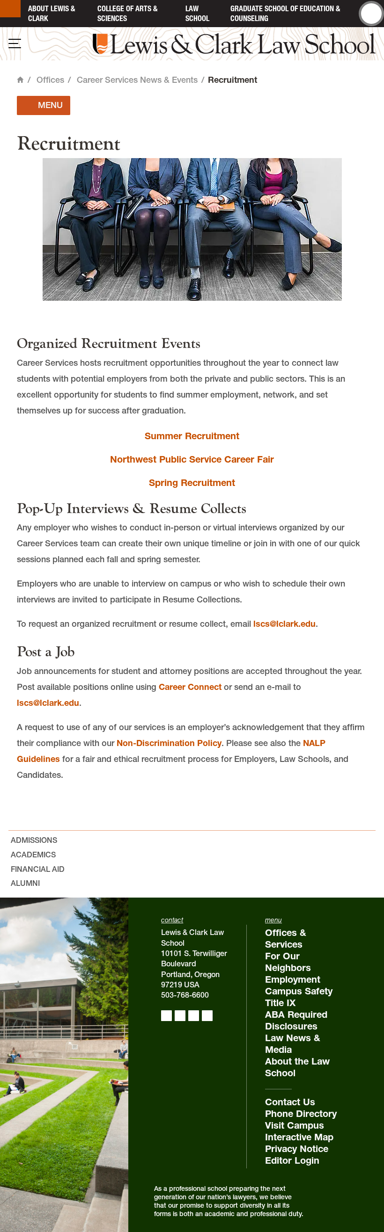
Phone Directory (301, 1113)
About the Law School (297, 1067)
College (127, 13)
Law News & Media (292, 1043)
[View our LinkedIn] (193, 1015)
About (51, 13)
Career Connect (190, 686)
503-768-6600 (185, 995)
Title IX (280, 1002)
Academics (33, 854)
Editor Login (292, 1160)
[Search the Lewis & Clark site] (371, 13)
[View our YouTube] (207, 1015)
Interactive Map (299, 1137)
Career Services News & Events (137, 79)
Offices (50, 79)
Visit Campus (294, 1125)
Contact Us (290, 1102)
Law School (197, 13)
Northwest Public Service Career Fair (192, 459)
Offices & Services (285, 938)
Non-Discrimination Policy (169, 743)
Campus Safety (298, 991)
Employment (292, 979)
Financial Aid (38, 869)
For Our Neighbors (288, 961)
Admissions (34, 840)
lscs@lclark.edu (284, 623)
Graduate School (285, 13)
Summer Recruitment (192, 436)
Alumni (25, 883)
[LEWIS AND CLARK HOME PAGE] (10, 8)
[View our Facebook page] (166, 1015)
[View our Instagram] (180, 1015)
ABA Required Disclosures (296, 1020)
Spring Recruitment (192, 482)
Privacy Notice (296, 1148)
